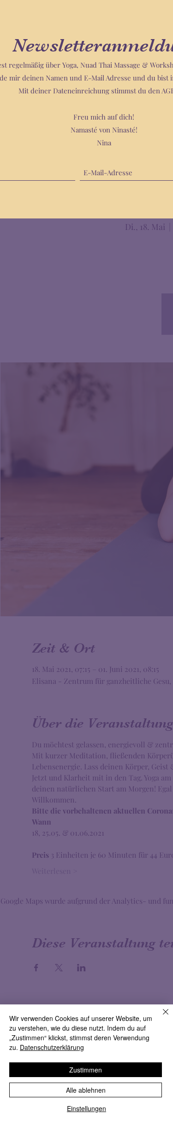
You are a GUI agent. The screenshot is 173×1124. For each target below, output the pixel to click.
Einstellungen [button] (86, 1108)
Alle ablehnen (86, 1090)
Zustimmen (85, 1069)
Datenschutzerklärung (52, 1047)
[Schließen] (160, 1017)
